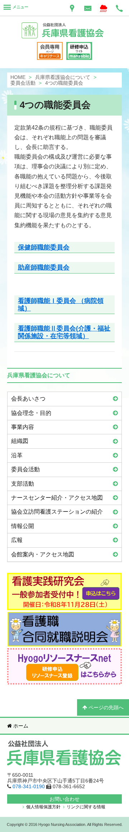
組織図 (19, 441)
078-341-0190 (29, 786)
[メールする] (87, 8)
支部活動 (22, 484)
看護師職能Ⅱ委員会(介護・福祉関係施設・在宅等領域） (64, 332)
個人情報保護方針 (43, 806)
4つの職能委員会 (55, 104)
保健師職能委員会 (44, 247)
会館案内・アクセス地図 (42, 554)
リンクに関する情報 (85, 806)
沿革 (17, 455)
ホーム (20, 726)
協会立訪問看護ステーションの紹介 (57, 512)
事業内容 (22, 427)
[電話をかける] (119, 8)
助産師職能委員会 (44, 267)
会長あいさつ (28, 399)
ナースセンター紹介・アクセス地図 (57, 498)
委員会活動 (25, 469)
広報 (17, 540)
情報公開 (22, 526)
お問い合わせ (64, 799)
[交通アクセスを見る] (72, 8)
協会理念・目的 (31, 413)
